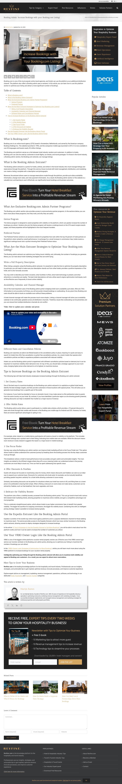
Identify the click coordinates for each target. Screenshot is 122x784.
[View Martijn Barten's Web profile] (21, 605)
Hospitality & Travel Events (53, 762)
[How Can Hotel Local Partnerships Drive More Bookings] (74, 681)
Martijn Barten (9, 27)
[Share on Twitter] (9, 76)
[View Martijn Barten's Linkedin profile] (16, 605)
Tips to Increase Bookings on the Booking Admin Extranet (27, 116)
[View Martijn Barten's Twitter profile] (12, 605)
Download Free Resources (52, 771)
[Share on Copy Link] (33, 76)
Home (86, 17)
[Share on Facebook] (13, 76)
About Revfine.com (89, 753)
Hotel (12, 576)
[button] (117, 8)
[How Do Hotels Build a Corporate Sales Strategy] (45, 681)
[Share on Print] (25, 76)
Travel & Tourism (31, 576)
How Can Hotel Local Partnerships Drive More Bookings (71, 698)
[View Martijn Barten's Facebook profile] (8, 605)
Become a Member (89, 758)
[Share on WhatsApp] (21, 76)
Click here (65, 780)
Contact (85, 766)
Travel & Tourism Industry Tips (54, 758)
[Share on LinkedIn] (5, 76)
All (88, 17)
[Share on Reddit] (17, 76)
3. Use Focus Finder (18, 124)
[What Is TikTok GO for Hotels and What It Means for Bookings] (16, 681)
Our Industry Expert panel (52, 766)
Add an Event (87, 762)
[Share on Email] (29, 76)
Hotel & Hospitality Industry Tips (55, 753)
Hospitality (18, 576)
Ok (86, 780)
